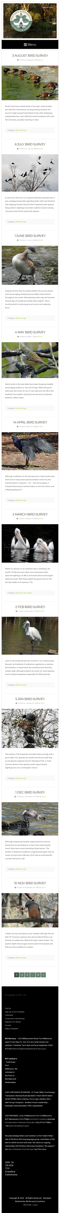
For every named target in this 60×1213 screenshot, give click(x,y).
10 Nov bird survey (30, 883)
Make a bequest (11, 1028)
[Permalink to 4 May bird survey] (30, 360)
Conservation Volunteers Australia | (21, 1122)
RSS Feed (27, 1205)
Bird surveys (21, 130)
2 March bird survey (30, 514)
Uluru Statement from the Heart (21, 1149)
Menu (32, 44)
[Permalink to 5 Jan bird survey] (30, 728)
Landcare (43, 1119)
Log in (35, 1205)
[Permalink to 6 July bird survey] (30, 173)
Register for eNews (13, 1022)
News (29, 593)
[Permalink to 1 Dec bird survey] (30, 819)
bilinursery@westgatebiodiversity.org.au (29, 1049)
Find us (8, 1008)
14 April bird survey (30, 422)
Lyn (42, 60)
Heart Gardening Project (19, 1126)
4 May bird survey (30, 332)
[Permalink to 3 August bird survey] (30, 83)
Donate (8, 1025)
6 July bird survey (30, 144)
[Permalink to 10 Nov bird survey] (30, 910)
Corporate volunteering (14, 1018)
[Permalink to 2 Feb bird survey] (30, 636)
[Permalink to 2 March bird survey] (30, 543)
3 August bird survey (30, 55)
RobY (41, 149)
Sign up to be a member (15, 1012)
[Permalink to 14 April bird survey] (30, 451)
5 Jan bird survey (30, 699)
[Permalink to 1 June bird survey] (30, 265)
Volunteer (9, 1015)
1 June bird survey (30, 236)
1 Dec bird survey (30, 792)
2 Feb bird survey (30, 607)
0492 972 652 (48, 7)
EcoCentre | (34, 1119)
